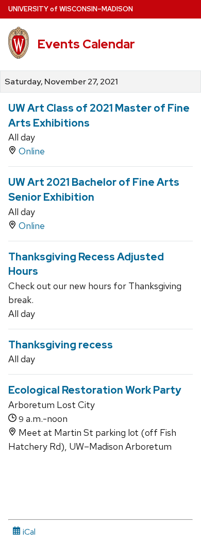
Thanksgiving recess (60, 344)
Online (32, 151)
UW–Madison (70, 9)
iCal (28, 531)
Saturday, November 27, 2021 (61, 81)
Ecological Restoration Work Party (94, 390)
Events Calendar (86, 44)
